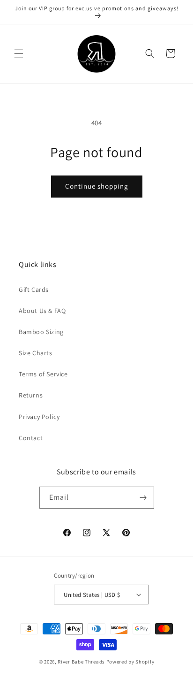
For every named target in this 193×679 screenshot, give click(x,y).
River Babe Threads (81, 661)
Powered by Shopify (130, 661)
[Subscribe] (143, 498)
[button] (18, 53)
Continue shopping (96, 186)
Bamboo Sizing (41, 332)
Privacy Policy (39, 416)
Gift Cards (34, 289)
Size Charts (35, 353)
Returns (31, 395)
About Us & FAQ (42, 310)
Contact (31, 438)
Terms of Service (43, 374)
